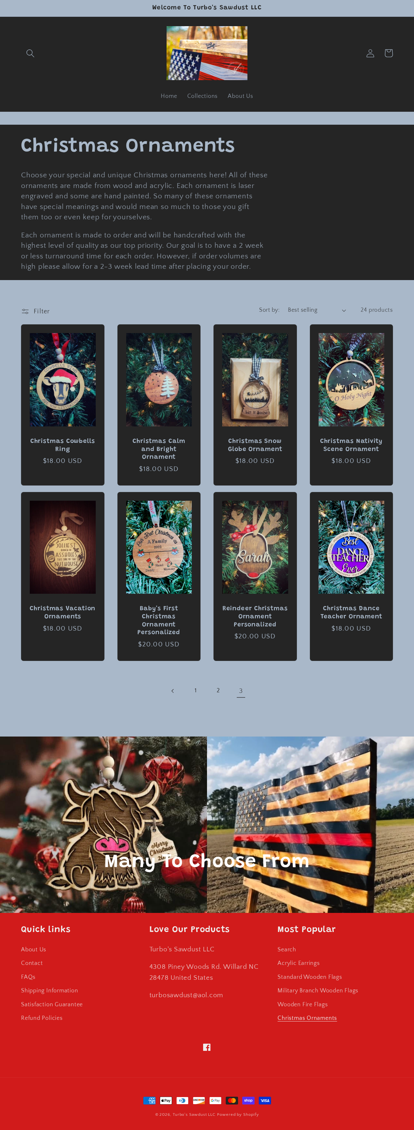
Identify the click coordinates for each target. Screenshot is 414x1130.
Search (287, 950)
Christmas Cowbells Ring (62, 445)
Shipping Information (49, 991)
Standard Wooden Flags (310, 977)
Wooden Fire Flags (303, 1004)
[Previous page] (173, 691)
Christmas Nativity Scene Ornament (351, 445)
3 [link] (241, 691)
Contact (32, 963)
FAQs (28, 977)
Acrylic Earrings (299, 963)
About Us (33, 950)
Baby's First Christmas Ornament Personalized (158, 621)
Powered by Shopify (238, 1114)
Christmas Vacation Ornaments (62, 613)
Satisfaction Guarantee (52, 1004)
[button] (30, 53)
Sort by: (269, 310)
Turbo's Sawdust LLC (194, 1114)
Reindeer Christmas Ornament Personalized (255, 617)
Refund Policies (42, 1018)
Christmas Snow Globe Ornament (255, 445)
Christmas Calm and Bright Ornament (159, 449)
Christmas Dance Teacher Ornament (351, 613)
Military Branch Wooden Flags (318, 991)
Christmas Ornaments (307, 1018)
